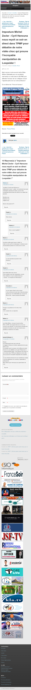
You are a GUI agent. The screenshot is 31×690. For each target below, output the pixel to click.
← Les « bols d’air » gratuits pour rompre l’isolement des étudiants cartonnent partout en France (8, 25)
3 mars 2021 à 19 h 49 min (14, 227)
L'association (4, 655)
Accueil (10, 13)
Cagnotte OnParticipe (15, 425)
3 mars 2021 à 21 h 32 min (8, 320)
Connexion (3, 677)
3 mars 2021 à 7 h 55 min (8, 184)
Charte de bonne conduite (6, 668)
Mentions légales (5, 670)
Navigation (15, 5)
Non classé (3, 657)
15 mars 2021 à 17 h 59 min (8, 339)
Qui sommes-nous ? (5, 666)
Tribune (18, 65)
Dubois (5, 183)
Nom (5, 402)
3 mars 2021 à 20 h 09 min (11, 255)
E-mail (5, 398)
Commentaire (5, 384)
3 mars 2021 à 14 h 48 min (8, 269)
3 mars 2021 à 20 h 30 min (8, 304)
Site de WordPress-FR (6, 684)
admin (15, 140)
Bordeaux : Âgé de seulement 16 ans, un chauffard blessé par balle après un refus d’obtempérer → (23, 25)
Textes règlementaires (6, 660)
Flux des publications (5, 680)
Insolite (2, 653)
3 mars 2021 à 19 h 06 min (11, 287)
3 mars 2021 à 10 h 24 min (8, 239)
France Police (11, 129)
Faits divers (3, 650)
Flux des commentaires (6, 682)
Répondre (6, 207)
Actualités (14, 13)
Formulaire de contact (6, 671)
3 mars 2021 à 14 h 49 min (11, 214)
